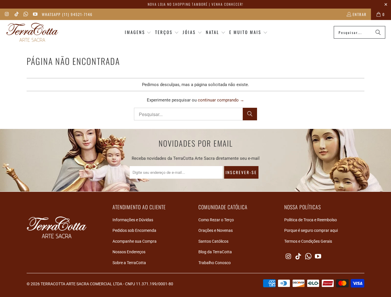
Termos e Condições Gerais (308, 241)
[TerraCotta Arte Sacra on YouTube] (34, 14)
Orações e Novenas (215, 230)
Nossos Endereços (128, 252)
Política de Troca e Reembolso (310, 220)
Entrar (360, 14)
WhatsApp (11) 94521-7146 (67, 14)
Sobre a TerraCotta (129, 262)
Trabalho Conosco (214, 262)
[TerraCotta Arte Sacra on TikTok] (16, 14)
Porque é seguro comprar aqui (311, 230)
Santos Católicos (213, 241)
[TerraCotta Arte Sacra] (32, 32)
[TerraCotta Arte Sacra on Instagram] (6, 14)
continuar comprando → (221, 100)
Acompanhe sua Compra (134, 241)
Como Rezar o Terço (216, 220)
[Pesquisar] (378, 32)
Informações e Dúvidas (132, 220)
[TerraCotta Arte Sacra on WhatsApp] (25, 14)
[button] (138, 32)
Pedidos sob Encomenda (134, 230)
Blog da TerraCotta (215, 252)
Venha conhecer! (227, 4)
